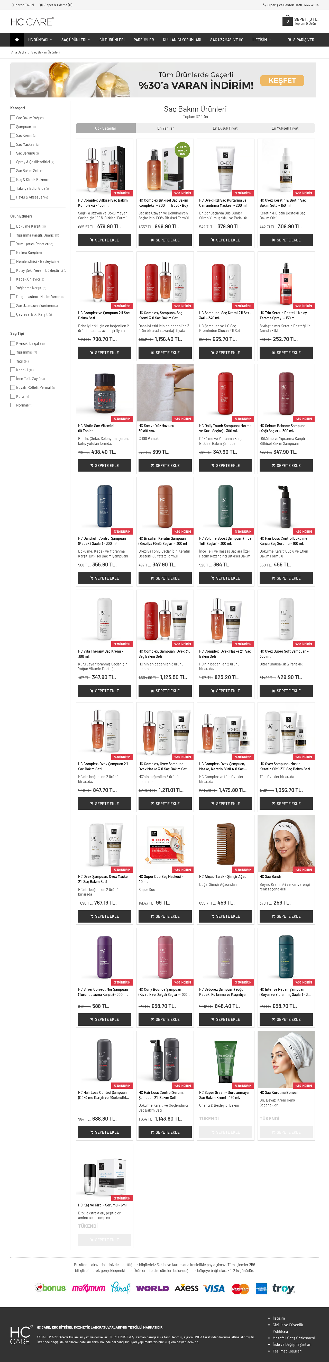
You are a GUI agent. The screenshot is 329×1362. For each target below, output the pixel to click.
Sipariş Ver (303, 39)
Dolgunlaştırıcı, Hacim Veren (40, 296)
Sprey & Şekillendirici (35, 162)
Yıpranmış (26, 352)
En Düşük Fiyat (225, 128)
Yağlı (22, 361)
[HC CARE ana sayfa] (32, 21)
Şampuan (25, 126)
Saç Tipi (17, 333)
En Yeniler (165, 128)
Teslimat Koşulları (287, 1351)
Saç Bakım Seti (30, 170)
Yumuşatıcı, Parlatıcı (34, 244)
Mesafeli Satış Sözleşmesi (294, 1338)
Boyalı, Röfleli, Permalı (36, 387)
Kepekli (24, 370)
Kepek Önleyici (30, 279)
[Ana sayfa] (17, 40)
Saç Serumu (27, 153)
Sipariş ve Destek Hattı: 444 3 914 (293, 5)
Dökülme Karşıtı (30, 226)
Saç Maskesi (27, 144)
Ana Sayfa (18, 52)
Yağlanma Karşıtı (31, 288)
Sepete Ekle (107, 240)
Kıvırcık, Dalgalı (30, 343)
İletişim (259, 39)
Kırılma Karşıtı (29, 252)
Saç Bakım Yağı (29, 118)
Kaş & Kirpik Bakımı (33, 179)
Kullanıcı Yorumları (182, 39)
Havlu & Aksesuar (32, 197)
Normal (24, 405)
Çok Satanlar (105, 128)
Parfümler (144, 39)
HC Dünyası (38, 39)
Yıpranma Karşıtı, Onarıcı (37, 235)
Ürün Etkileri (21, 216)
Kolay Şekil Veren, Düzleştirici (41, 270)
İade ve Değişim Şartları (292, 1344)
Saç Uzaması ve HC (226, 39)
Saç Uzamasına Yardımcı (37, 305)
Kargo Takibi (24, 5)
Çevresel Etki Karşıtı (34, 314)
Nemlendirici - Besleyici (37, 261)
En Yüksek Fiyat (285, 128)
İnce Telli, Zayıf (30, 378)
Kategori (17, 107)
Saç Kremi (26, 135)
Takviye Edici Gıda (32, 188)
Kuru (22, 396)
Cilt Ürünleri (112, 39)
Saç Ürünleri (73, 39)
